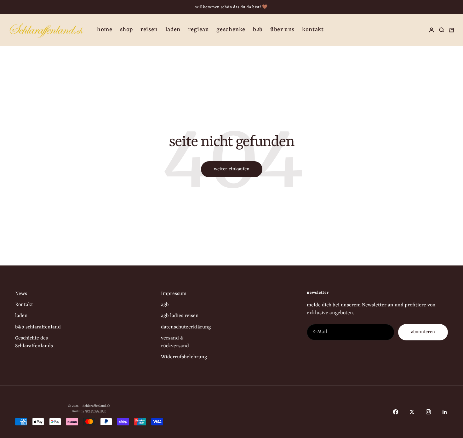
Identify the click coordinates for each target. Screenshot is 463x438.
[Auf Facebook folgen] (395, 412)
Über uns (282, 29)
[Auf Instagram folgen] (428, 412)
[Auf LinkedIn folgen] (445, 412)
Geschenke (230, 29)
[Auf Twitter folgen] (412, 412)
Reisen (149, 29)
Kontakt (312, 29)
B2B (258, 29)
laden (21, 316)
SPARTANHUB (95, 411)
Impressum (173, 294)
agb (165, 305)
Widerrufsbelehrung (184, 357)
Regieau (198, 29)
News (21, 294)
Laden (172, 29)
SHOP (126, 29)
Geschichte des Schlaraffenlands (34, 342)
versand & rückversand (175, 342)
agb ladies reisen (180, 316)
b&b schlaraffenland (38, 327)
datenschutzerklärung (186, 327)
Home (104, 29)
